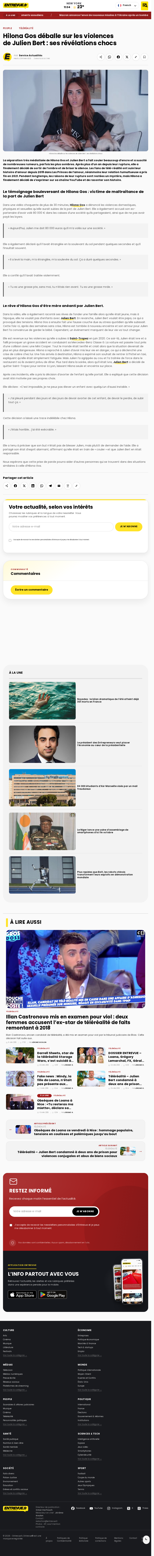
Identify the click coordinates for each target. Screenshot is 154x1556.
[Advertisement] (77, 634)
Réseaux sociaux (11, 1382)
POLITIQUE (84, 1399)
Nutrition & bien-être (13, 1443)
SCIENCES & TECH (89, 1434)
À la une (44, 1095)
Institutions (83, 1420)
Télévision (8, 1370)
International (84, 1404)
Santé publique (10, 1439)
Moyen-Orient (84, 1374)
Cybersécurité (84, 1455)
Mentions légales (118, 1540)
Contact (133, 1538)
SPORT (82, 1468)
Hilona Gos (77, 205)
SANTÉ (7, 1434)
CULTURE (8, 1330)
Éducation (8, 1485)
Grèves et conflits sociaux (15, 1489)
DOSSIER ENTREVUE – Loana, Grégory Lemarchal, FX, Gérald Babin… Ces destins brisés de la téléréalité (126, 1061)
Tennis (81, 1489)
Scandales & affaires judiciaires (18, 1404)
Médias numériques (13, 1374)
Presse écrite (9, 1378)
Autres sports (84, 1481)
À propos (49, 1540)
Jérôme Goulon (39, 1042)
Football (81, 1473)
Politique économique (88, 1339)
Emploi (81, 1351)
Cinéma (7, 1339)
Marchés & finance (87, 1343)
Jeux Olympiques (86, 1485)
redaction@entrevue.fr (46, 1521)
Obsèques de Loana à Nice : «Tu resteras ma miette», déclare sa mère (55, 1106)
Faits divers (8, 1473)
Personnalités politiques (15, 1420)
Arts (5, 1335)
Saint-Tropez (79, 339)
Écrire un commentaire (31, 590)
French (127, 5)
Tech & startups (85, 1347)
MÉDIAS (8, 1365)
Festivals (7, 1351)
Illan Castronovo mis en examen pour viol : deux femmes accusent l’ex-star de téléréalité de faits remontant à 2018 (68, 1023)
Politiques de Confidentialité (64, 1540)
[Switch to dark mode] (146, 1540)
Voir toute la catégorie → (15, 1355)
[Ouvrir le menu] (144, 5)
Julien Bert (68, 318)
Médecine (7, 1451)
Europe (81, 1386)
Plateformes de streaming (16, 1386)
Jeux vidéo (83, 1447)
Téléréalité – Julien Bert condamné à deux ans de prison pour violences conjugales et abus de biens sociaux (126, 1086)
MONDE (82, 1365)
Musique (7, 1343)
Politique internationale (89, 1370)
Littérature (8, 1347)
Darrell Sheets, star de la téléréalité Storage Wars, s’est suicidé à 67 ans (55, 1059)
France (81, 1408)
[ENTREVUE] (15, 1517)
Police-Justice (10, 1477)
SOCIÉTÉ (8, 1468)
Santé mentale (10, 1447)
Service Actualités (30, 56)
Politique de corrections (101, 1540)
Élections (82, 1412)
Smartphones (84, 1451)
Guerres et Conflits (87, 1378)
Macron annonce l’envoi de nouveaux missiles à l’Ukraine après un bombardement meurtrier (94, 15)
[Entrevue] (18, 5)
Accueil (5, 22)
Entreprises (83, 1335)
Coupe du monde (86, 1477)
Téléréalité (26, 28)
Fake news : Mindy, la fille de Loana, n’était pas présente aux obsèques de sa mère (54, 1082)
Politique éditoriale (83, 1540)
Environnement (10, 1481)
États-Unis (83, 1382)
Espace (81, 1443)
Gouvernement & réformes (90, 1416)
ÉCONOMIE (85, 1330)
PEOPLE (12, 22)
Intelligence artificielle (88, 1439)
